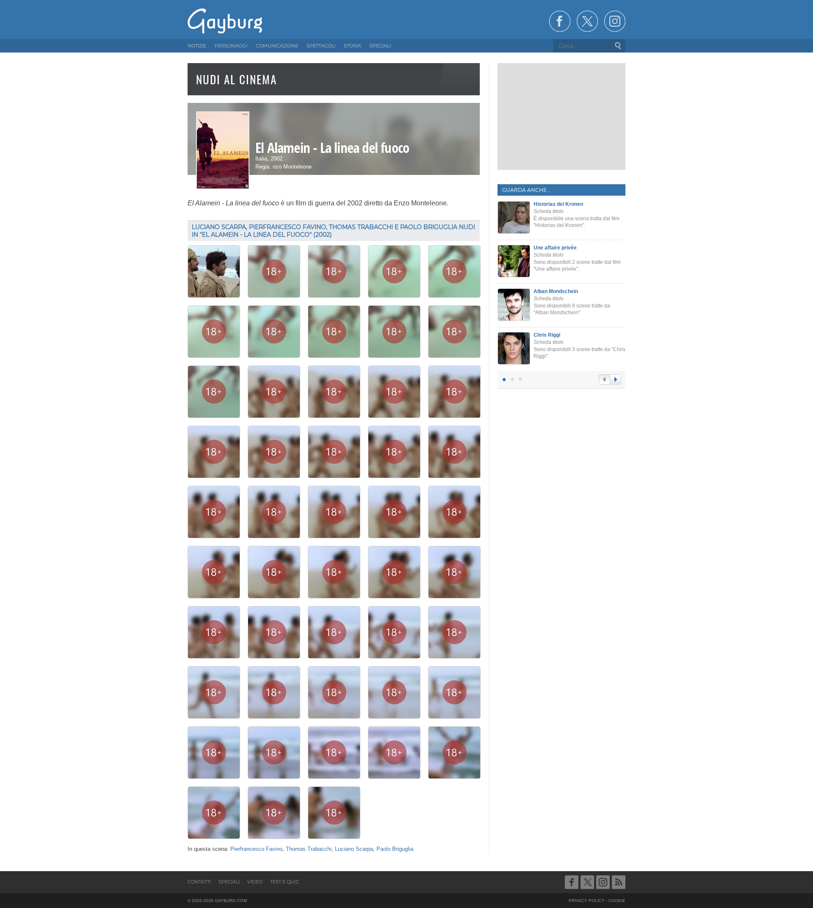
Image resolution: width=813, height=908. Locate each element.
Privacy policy (587, 900)
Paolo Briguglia (394, 849)
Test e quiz (284, 882)
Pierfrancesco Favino (256, 849)
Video (255, 882)
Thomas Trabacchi (309, 849)
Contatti (199, 882)
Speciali (229, 882)
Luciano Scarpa (354, 849)
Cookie (616, 900)
